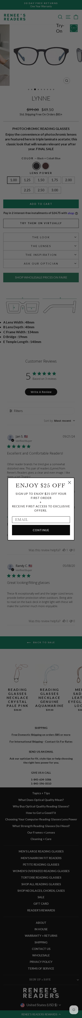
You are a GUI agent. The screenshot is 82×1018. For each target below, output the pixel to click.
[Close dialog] (69, 482)
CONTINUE (41, 530)
